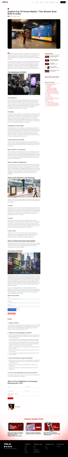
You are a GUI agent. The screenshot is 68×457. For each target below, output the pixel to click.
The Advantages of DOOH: (50, 84)
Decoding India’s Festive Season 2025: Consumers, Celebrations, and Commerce (54, 71)
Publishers (47, 2)
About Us (26, 446)
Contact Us (26, 452)
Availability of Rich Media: (51, 88)
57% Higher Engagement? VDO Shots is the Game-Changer (53, 63)
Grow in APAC (59, 446)
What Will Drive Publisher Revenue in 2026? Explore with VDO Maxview (55, 56)
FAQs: (47, 100)
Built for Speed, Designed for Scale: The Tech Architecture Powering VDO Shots (54, 67)
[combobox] (24, 395)
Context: (48, 95)
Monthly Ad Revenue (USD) (12, 393)
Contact (63, 2)
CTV (46, 449)
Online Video (36, 449)
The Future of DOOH (49, 99)
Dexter (35, 446)
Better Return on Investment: (52, 90)
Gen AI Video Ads (36, 452)
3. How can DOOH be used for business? (53, 104)
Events (26, 450)
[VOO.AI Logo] (5, 2)
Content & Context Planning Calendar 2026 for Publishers (33, 433)
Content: (48, 94)
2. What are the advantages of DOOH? (53, 103)
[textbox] (24, 395)
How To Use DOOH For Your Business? (53, 93)
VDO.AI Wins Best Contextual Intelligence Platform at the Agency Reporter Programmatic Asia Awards (15, 434)
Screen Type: (49, 96)
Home (33, 2)
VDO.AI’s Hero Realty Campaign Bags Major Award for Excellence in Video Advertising (54, 60)
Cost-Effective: (50, 85)
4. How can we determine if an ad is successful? (53, 105)
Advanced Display (36, 450)
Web (46, 446)
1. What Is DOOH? (50, 101)
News (25, 449)
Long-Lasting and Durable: (52, 89)
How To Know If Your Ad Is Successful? (53, 98)
